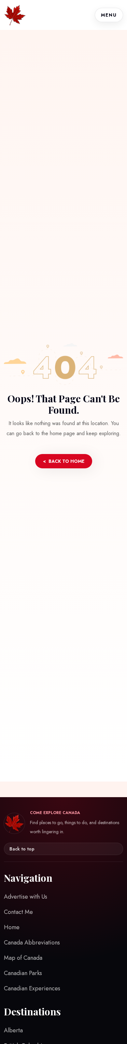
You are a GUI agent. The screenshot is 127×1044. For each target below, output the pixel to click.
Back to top (22, 849)
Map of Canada (23, 958)
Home (12, 927)
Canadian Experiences (32, 988)
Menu (109, 15)
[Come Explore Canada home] (15, 15)
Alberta (13, 1030)
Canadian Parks (23, 973)
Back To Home (63, 461)
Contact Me (18, 912)
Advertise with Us (25, 896)
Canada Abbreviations (32, 942)
